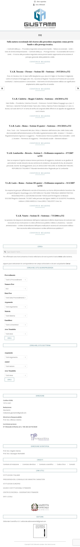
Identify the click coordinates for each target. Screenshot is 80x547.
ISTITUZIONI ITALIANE (11, 475)
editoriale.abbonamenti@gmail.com (33, 521)
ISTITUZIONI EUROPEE (11, 484)
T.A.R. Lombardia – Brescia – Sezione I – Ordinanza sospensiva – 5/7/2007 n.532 (40, 154)
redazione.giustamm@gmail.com (14, 413)
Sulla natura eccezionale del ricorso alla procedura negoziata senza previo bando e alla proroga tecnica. (40, 43)
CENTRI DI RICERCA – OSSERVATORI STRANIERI (20, 492)
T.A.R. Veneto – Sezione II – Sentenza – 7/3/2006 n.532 (40, 215)
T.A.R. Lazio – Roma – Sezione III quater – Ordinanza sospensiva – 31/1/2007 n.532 (40, 184)
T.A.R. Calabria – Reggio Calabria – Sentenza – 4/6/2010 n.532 (40, 98)
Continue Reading (40, 62)
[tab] (40, 479)
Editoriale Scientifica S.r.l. (12, 521)
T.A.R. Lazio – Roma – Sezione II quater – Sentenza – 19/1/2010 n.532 (40, 125)
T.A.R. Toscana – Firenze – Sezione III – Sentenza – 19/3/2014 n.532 (40, 71)
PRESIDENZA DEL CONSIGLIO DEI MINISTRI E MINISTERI (24, 479)
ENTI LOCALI (7, 496)
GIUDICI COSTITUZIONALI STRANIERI (17, 488)
